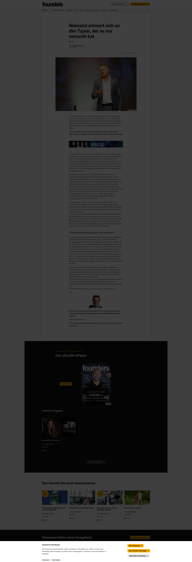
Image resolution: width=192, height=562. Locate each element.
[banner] (96, 281)
